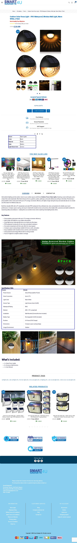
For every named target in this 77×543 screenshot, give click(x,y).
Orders (64, 510)
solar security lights (52, 379)
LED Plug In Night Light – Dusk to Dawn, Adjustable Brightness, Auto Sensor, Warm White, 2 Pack (38, 174)
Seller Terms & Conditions (12, 514)
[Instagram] (41, 461)
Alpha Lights (38, 105)
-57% (18, 31)
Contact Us (50, 193)
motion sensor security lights (66, 379)
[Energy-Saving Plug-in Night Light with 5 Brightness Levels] (38, 164)
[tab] (25, 193)
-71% (3, 159)
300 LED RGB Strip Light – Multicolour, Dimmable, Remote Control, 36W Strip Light (69, 174)
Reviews (38, 193)
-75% (19, 159)
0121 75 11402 (6, 492)
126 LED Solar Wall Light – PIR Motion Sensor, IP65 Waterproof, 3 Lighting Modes (38, 416)
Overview (25, 193)
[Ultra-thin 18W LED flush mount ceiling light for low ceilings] (23, 164)
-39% (3, 392)
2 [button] (39, 93)
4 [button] (37, 426)
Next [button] (73, 164)
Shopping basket (64, 514)
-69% (64, 159)
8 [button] (47, 426)
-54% (54, 392)
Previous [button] (3, 164)
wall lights (4, 379)
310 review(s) (18, 23)
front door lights (23, 379)
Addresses (64, 512)
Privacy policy (12, 519)
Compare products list (38, 510)
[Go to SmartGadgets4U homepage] (38, 473)
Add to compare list (48, 110)
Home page (13, 507)
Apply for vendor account (64, 517)
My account (64, 507)
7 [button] (44, 426)
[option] (21, 85)
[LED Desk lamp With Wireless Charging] (53, 164)
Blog (38, 507)
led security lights (33, 379)
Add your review (25, 23)
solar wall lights (12, 379)
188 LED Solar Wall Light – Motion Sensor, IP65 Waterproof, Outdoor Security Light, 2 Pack (64, 416)
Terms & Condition (13, 521)
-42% (29, 392)
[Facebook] (35, 461)
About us (12, 524)
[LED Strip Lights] (68, 164)
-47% (34, 159)
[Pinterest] (38, 461)
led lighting (42, 379)
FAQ (38, 512)
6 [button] (42, 426)
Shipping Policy (13, 510)
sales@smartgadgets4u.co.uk (10, 490)
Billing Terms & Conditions (13, 512)
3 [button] (34, 426)
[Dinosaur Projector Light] (8, 164)
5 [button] (39, 426)
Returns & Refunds (13, 517)
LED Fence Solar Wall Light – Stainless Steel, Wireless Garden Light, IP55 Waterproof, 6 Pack (13, 416)
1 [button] (37, 93)
